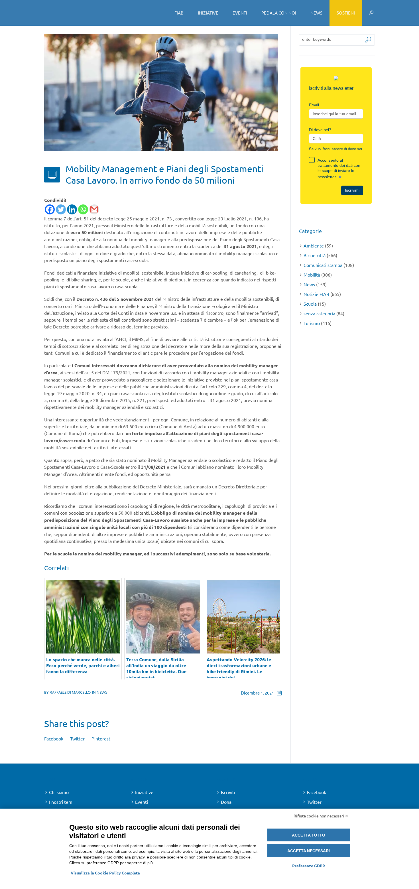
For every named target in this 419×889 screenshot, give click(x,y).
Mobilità (312, 274)
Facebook (53, 738)
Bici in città (315, 255)
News (102, 692)
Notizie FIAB (316, 294)
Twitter (77, 738)
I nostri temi (61, 802)
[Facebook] (50, 209)
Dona (226, 802)
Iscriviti (228, 792)
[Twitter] (61, 209)
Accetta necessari (308, 851)
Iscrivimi (352, 190)
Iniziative (144, 792)
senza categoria (319, 313)
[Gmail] (94, 209)
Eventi (141, 802)
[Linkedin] (72, 209)
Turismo (312, 323)
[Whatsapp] (83, 209)
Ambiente (314, 245)
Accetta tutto (308, 835)
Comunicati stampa (323, 265)
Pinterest (100, 738)
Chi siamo (59, 792)
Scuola (310, 304)
